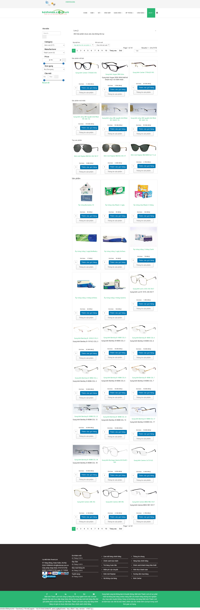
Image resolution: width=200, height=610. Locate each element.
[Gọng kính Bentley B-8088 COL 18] (86, 451)
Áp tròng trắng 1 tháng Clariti (143, 249)
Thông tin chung (138, 557)
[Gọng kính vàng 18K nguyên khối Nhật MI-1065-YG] (143, 109)
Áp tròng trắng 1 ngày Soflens (114, 251)
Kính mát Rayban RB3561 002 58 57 (86, 156)
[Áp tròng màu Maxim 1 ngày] (114, 191)
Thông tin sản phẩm (86, 93)
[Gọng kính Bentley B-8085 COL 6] (143, 329)
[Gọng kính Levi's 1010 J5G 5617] (143, 279)
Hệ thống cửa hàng (110, 578)
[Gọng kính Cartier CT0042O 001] (143, 65)
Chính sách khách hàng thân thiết (144, 565)
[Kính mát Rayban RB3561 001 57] (114, 148)
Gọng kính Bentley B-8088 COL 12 (86, 416)
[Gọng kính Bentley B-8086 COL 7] (143, 369)
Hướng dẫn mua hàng (140, 574)
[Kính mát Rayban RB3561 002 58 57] (86, 148)
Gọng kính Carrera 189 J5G (86, 502)
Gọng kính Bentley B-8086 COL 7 (143, 378)
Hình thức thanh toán (140, 570)
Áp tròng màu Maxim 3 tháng (143, 205)
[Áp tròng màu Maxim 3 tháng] (143, 191)
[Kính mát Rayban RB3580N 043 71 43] (143, 147)
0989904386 (70, 2)
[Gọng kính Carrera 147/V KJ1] (143, 451)
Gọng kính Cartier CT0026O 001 (86, 73)
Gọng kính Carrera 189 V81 (115, 502)
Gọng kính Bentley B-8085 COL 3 (115, 338)
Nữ (99, 13)
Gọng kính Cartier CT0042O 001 (143, 72)
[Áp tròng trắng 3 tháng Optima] (114, 284)
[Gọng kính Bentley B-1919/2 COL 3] (86, 330)
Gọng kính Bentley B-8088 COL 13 (114, 417)
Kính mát (107, 13)
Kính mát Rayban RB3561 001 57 (115, 156)
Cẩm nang (140, 13)
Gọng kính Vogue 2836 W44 (115, 74)
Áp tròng (129, 13)
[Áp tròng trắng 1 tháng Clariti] (143, 237)
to (51, 60)
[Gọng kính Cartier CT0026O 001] (86, 65)
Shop (150, 13)
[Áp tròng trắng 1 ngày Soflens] (114, 238)
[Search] (44, 37)
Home (85, 13)
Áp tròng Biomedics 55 (86, 205)
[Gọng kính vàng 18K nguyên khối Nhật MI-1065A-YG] (114, 109)
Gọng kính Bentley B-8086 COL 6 (115, 378)
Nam (92, 13)
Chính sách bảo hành (110, 561)
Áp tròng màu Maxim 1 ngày (114, 205)
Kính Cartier (137, 578)
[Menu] (156, 13)
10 (106, 51)
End (120, 51)
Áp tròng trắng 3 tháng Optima (115, 298)
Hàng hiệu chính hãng (140, 561)
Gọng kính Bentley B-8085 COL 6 (143, 338)
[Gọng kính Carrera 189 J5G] (86, 493)
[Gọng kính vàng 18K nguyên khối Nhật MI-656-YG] (86, 108)
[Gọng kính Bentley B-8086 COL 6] (114, 369)
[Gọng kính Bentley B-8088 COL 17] (143, 410)
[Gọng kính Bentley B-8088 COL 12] (86, 409)
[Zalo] (54, 2)
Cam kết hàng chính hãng (112, 557)
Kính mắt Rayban (109, 574)
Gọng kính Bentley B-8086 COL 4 (86, 378)
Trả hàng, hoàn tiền (110, 565)
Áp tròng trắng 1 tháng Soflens (86, 298)
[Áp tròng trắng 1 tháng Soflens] (86, 284)
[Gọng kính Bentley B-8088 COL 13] (114, 409)
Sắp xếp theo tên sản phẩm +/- (82, 45)
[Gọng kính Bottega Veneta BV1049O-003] (114, 451)
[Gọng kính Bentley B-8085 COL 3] (114, 329)
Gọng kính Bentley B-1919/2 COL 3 (86, 338)
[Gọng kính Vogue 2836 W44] (114, 66)
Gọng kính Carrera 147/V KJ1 (143, 460)
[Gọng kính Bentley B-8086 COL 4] (86, 369)
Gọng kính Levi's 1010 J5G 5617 (143, 289)
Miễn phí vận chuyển (110, 570)
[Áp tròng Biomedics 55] (86, 191)
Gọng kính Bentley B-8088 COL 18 (86, 460)
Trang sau (113, 51)
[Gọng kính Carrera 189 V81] (114, 493)
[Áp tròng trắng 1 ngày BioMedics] (86, 238)
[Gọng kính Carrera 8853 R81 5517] (143, 493)
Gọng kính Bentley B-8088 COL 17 (143, 419)
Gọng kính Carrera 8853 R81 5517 (143, 502)
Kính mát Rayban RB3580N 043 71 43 (143, 155)
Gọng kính (117, 13)
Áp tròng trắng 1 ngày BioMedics (86, 251)
